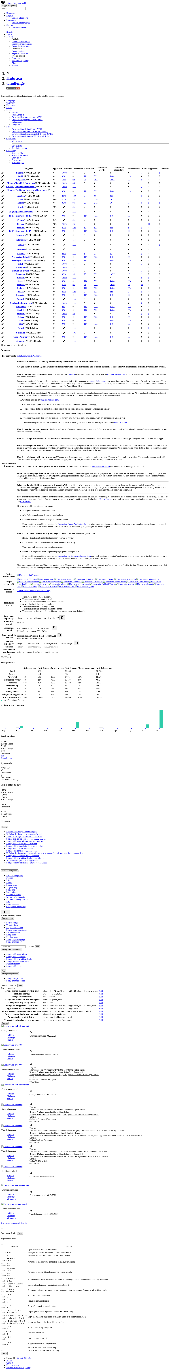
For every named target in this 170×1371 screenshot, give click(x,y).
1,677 (112, 203)
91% (64, 227)
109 (74, 196)
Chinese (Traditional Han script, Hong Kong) (27, 190)
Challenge (15, 83)
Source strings (12, 923)
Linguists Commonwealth (15, 3)
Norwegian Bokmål (21, 257)
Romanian (21, 274)
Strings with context (14, 966)
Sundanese (21, 306)
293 (95, 180)
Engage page (17, 160)
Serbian (21, 284)
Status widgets (18, 162)
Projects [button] (9, 15)
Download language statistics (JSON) (27, 119)
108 (74, 291)
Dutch (21, 207)
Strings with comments (16, 956)
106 (74, 333)
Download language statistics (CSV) (27, 117)
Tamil (21, 320)
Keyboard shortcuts (20, 53)
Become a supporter (20, 60)
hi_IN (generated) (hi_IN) (21, 231)
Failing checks (18, 115)
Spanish (21, 299)
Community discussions (22, 44)
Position (9, 878)
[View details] (31, 1033)
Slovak (21, 291)
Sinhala (21, 288)
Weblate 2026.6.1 (24, 1358)
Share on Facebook (20, 155)
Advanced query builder (11, 915)
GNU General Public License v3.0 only (33, 590)
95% (64, 196)
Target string (11, 887)
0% (63, 176)
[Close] (2, 1244)
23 (142, 284)
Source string (11, 885)
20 (85, 203)
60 (95, 196)
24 (85, 180)
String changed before (15, 981)
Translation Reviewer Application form (74, 556)
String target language (15, 939)
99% (64, 253)
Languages (11, 100)
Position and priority (14, 875)
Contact (9, 1363)
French (20, 220)
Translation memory (20, 148)
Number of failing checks (17, 899)
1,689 (112, 284)
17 (129, 203)
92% (64, 199)
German (21, 224)
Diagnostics (11, 105)
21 (129, 180)
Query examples (8, 988)
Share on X (16, 158)
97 (95, 227)
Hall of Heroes (105, 499)
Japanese (21, 249)
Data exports (17, 122)
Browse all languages (21, 23)
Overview (10, 103)
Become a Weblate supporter (18, 1367)
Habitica (14, 78)
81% (64, 284)
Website (15, 65)
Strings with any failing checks (19, 959)
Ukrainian (21, 333)
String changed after (14, 978)
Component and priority (16, 906)
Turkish (21, 328)
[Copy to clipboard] (62, 617)
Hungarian (21, 235)
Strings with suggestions (16, 954)
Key (8, 902)
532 (111, 227)
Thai (21, 324)
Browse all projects (20, 18)
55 (74, 313)
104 (74, 227)
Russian (21, 278)
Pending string (12, 937)
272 (95, 203)
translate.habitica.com (116, 374)
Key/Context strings (14, 927)
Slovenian (21, 295)
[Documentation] (2, 821)
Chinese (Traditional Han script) (21, 186)
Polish (21, 264)
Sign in (9, 34)
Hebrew (21, 227)
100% (64, 173)
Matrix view (17, 141)
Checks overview (19, 27)
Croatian (21, 196)
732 (95, 176)
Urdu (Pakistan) (21, 337)
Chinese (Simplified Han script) (21, 183)
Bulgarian (21, 180)
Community (11, 150)
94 (74, 203)
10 (85, 227)
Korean (21, 253)
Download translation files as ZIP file (27, 129)
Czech (21, 199)
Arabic (21, 176)
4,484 (112, 176)
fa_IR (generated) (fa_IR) (21, 216)
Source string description (16, 930)
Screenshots (17, 146)
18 (129, 284)
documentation (120, 422)
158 (95, 199)
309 (111, 196)
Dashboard (11, 13)
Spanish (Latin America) (21, 303)
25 (74, 207)
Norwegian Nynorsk (21, 260)
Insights (9, 110)
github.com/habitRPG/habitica (29, 356)
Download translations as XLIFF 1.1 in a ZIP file (32, 134)
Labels (9, 883)
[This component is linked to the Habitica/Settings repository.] (57, 618)
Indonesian (21, 240)
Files (8, 127)
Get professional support (22, 46)
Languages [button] (11, 20)
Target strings (12, 925)
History (15, 112)
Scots (21, 281)
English (19, 173)
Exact (32, 947)
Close (20, 1233)
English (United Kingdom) (21, 212)
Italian (21, 244)
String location (12, 904)
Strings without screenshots (17, 961)
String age (10, 890)
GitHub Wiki (25, 501)
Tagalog (21, 317)
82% (64, 203)
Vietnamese (21, 341)
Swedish (21, 313)
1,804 (112, 180)
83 (95, 291)
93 (74, 284)
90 (74, 180)
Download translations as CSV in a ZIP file (30, 131)
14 (74, 199)
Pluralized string (13, 964)
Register (9, 32)
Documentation (18, 51)
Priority (9, 880)
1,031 (112, 199)
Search (9, 107)
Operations (11, 139)
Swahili (21, 310)
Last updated (11, 892)
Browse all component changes (14, 1223)
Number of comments (15, 897)
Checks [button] (9, 25)
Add (37, 947)
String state (11, 935)
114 (85, 176)
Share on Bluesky (19, 153)
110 (74, 303)
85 (74, 183)
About (14, 63)
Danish (21, 203)
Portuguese (21, 267)
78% (64, 180)
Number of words (13, 894)
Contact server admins (21, 41)
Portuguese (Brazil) (21, 271)
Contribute (16, 58)
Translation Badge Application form (73, 524)
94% (64, 291)
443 (111, 291)
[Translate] (2, 173)
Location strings (13, 932)
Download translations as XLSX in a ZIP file (30, 136)
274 (95, 284)
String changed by (14, 942)
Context (32, 1077)
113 (74, 253)
